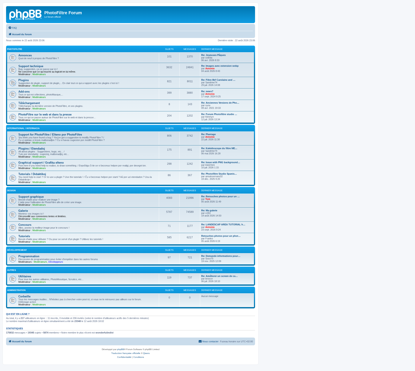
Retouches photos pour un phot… (221, 236)
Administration (16, 290)
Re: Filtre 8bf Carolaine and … (218, 80)
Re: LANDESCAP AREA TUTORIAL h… (223, 224)
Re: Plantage (208, 134)
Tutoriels (24, 236)
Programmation (28, 256)
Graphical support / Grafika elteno (41, 162)
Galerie (23, 210)
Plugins (23, 80)
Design (11, 190)
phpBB (120, 349)
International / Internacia (23, 128)
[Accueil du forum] (25, 14)
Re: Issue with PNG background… (220, 162)
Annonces (25, 55)
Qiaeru (146, 353)
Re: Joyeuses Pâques (213, 55)
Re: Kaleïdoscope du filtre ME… (219, 148)
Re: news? (207, 91)
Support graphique (31, 196)
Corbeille (24, 296)
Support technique (30, 66)
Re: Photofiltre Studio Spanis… (219, 173)
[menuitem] (12, 27)
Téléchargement (29, 103)
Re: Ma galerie (209, 210)
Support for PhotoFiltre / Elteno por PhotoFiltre (50, 134)
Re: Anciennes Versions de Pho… (220, 102)
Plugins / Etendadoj (31, 148)
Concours (24, 224)
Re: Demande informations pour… (220, 256)
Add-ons (24, 91)
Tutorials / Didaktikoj (32, 174)
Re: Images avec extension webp (220, 66)
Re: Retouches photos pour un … (220, 196)
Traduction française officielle (125, 353)
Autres (11, 270)
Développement (17, 250)
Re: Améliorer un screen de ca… (219, 276)
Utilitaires (24, 276)
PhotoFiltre (14, 49)
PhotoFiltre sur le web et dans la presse (45, 114)
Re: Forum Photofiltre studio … (219, 114)
